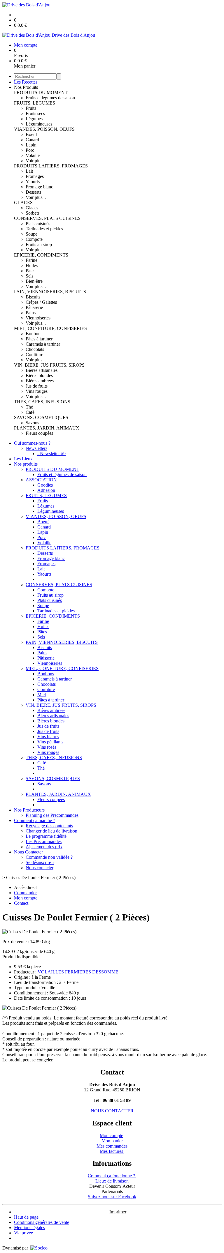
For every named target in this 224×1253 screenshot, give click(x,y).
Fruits (31, 108)
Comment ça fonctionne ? (112, 1175)
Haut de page (26, 1217)
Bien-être (34, 281)
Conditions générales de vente (41, 1222)
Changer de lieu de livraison (51, 830)
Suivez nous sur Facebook (112, 1196)
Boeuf (31, 134)
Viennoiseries (38, 317)
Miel (41, 694)
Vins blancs (48, 736)
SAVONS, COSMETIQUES (41, 417)
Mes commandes (112, 1146)
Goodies (45, 485)
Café (30, 412)
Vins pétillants (50, 741)
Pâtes (30, 270)
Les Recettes (25, 81)
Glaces (32, 207)
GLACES (23, 202)
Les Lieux (23, 458)
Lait (29, 171)
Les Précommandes (44, 841)
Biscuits (33, 296)
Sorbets (32, 213)
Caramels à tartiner (43, 344)
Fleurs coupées (39, 433)
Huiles (32, 265)
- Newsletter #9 (51, 453)
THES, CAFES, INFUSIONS (42, 401)
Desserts (33, 192)
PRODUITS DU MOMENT (41, 92)
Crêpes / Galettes (41, 302)
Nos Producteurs (29, 809)
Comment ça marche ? (34, 820)
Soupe (31, 233)
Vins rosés (46, 747)
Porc (30, 150)
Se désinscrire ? (40, 862)
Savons (32, 422)
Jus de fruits (37, 386)
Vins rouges (37, 391)
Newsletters (36, 448)
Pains (31, 312)
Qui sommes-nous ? (32, 443)
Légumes (34, 118)
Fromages (35, 176)
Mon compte (111, 1135)
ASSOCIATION (41, 479)
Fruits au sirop (39, 244)
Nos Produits (26, 87)
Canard (32, 139)
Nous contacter (39, 867)
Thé (29, 406)
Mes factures (112, 1151)
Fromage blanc (39, 186)
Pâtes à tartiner (39, 338)
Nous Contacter (28, 851)
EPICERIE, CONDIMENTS (41, 254)
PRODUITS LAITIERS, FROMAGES (51, 165)
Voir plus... (36, 160)
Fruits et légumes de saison (50, 97)
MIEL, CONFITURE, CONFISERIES (50, 328)
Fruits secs (35, 113)
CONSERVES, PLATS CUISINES (47, 218)
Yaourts (33, 181)
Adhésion (46, 490)
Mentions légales (29, 1227)
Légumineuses (39, 123)
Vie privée (23, 1232)
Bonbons (34, 333)
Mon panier (112, 1140)
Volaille (33, 155)
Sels (29, 275)
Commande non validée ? (49, 857)
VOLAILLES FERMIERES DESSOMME (78, 971)
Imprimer (117, 1211)
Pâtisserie (34, 307)
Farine (31, 260)
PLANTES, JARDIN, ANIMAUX (46, 427)
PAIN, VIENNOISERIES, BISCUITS (50, 291)
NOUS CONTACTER (112, 1110)
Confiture (34, 354)
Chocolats (35, 349)
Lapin (31, 144)
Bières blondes (39, 375)
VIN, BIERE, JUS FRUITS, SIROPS (49, 365)
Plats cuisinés (38, 223)
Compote (34, 239)
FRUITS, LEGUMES (34, 102)
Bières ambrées (40, 380)
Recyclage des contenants (49, 825)
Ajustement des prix (44, 846)
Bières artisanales (41, 370)
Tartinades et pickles (44, 228)
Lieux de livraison (112, 1180)
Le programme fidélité (46, 836)
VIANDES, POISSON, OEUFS (44, 129)
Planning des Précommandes (52, 815)
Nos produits (26, 464)
